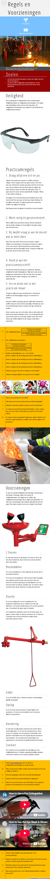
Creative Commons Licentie (26, 69)
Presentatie (26, 24)
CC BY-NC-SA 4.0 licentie (45, 878)
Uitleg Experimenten (25, 33)
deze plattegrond (16, 763)
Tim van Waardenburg (34, 878)
